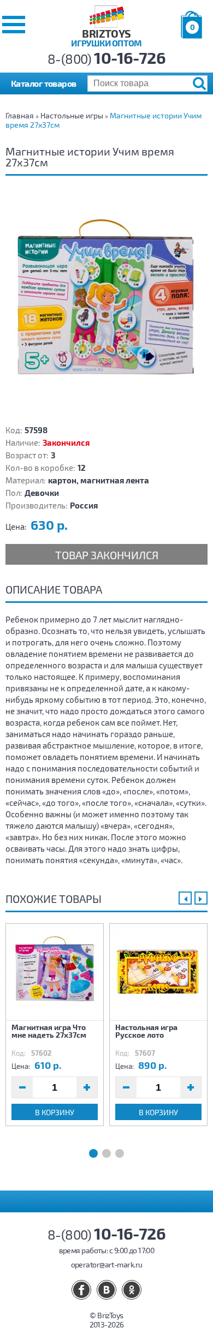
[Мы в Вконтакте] (106, 1290)
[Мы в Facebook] (81, 1290)
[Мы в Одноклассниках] (131, 1290)
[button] (13, 24)
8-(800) (107, 59)
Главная (19, 115)
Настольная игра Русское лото (146, 1030)
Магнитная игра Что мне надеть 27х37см (48, 1030)
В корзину (54, 1112)
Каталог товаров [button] (43, 83)
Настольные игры (71, 115)
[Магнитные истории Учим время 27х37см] (106, 304)
